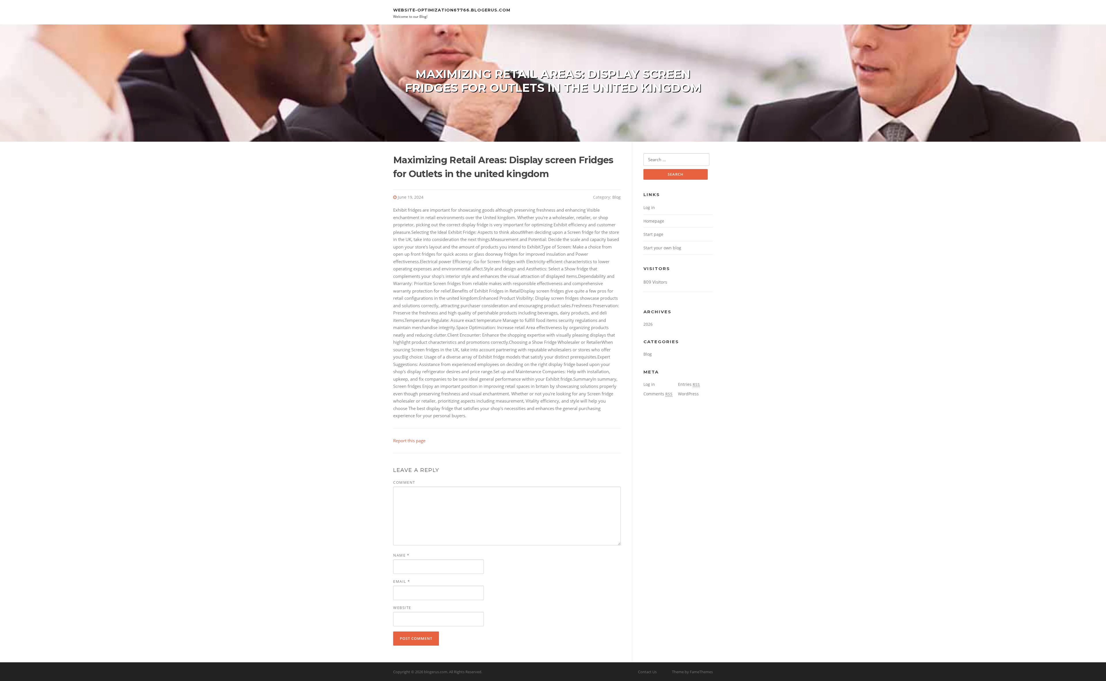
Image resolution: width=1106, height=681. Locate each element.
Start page (653, 234)
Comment (404, 482)
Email (401, 581)
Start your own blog (662, 248)
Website (402, 607)
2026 (648, 324)
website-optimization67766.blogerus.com (451, 9)
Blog (616, 197)
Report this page (409, 440)
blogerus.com (435, 671)
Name (401, 555)
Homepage (653, 221)
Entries (689, 384)
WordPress (688, 394)
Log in (649, 207)
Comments (658, 394)
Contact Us (647, 671)
